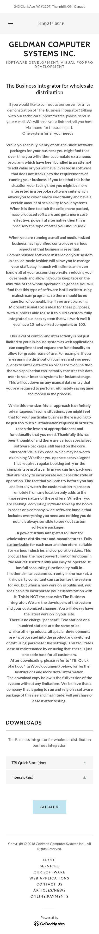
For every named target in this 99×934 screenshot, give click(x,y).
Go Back (49, 807)
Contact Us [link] (49, 884)
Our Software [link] (49, 872)
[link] (49, 49)
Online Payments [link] (49, 896)
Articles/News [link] (49, 890)
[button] (10, 23)
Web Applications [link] (49, 878)
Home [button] (49, 860)
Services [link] (49, 866)
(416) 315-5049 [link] (50, 23)
